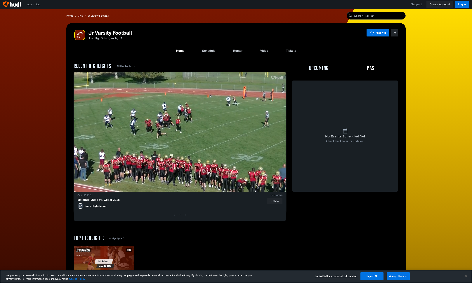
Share (276, 201)
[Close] (466, 276)
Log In (462, 4)
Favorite (381, 32)
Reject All (372, 276)
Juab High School (96, 206)
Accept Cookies (398, 276)
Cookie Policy (77, 279)
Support (416, 4)
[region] (236, 276)
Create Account (440, 4)
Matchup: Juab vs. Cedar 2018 (98, 199)
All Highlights (124, 66)
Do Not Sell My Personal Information (336, 276)
